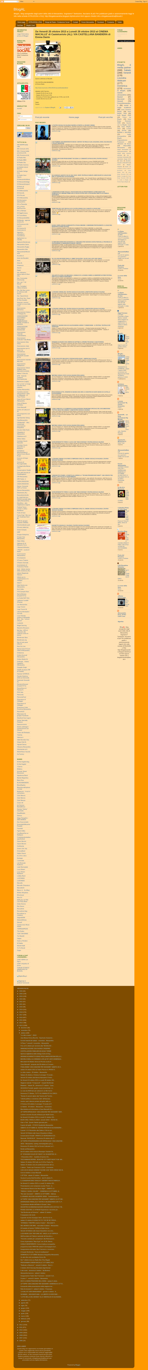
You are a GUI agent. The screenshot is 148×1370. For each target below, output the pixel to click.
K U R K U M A (21, 856)
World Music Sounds (23, 751)
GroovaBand (21, 851)
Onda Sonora (21, 904)
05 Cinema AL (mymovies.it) (21, 229)
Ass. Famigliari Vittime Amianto (22, 287)
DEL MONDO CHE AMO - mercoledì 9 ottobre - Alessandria (39, 1225)
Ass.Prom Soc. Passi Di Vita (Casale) (23, 299)
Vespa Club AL (21, 742)
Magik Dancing (22, 625)
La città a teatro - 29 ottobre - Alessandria (34, 1072)
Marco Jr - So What (23, 890)
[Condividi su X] (69, 108)
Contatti (75, 22)
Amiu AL (19, 263)
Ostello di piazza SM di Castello (23, 670)
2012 (21, 1325)
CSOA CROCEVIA (23, 481)
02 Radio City (21, 162)
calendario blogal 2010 (124, 159)
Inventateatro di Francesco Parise (22, 565)
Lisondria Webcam (121, 79)
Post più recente (42, 117)
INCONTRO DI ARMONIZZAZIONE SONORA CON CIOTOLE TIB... (42, 1207)
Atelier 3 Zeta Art (22, 373)
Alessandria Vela (22, 249)
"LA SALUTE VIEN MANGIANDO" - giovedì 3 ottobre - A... (39, 1291)
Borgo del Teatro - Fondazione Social (57, 22)
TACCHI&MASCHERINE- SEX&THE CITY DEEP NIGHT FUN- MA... (42, 1159)
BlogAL (19, 9)
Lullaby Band (21, 876)
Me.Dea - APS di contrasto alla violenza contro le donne (22, 633)
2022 (21, 1001)
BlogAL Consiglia (121, 176)
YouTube (20, 25)
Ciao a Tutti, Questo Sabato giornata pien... (35, 1122)
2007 (21, 1338)
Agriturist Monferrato (23, 242)
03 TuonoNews (22, 215)
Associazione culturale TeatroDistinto (21, 334)
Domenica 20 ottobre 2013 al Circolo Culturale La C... (38, 1146)
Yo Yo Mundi (21, 948)
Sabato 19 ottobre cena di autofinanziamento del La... (38, 1165)
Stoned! (19, 922)
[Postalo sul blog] (67, 108)
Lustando (20, 623)
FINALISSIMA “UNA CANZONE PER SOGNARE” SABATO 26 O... (41, 1067)
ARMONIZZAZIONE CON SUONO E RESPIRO (35, 1048)
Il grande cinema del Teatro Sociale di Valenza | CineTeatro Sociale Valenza (78, 292)
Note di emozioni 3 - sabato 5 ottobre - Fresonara (36, 1289)
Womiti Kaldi (21, 945)
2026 (21, 991)
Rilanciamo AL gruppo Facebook (22, 714)
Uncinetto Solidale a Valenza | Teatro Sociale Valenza (71, 525)
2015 (21, 1020)
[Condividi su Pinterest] (73, 108)
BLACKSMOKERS (23, 782)
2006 (21, 1340)
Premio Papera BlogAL (122, 181)
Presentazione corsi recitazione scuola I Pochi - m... (37, 1186)
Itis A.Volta (20, 589)
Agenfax (121, 621)
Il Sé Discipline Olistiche (123, 566)
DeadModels (21, 813)
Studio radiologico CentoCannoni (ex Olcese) (23, 728)
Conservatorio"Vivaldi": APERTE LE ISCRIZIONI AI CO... (38, 1135)
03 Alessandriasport (23, 184)
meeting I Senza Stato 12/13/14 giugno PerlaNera (68, 425)
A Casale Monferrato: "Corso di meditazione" (35, 1252)
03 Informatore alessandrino (22, 201)
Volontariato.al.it (22, 749)
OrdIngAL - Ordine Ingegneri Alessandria (23, 663)
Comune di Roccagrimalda (22, 463)
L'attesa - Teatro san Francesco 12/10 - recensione (37, 1167)
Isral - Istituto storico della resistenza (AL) (23, 570)
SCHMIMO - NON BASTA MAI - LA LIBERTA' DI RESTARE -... (40, 1294)
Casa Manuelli (21, 407)
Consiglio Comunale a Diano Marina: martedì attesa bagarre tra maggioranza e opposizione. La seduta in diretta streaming (123, 320)
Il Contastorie (21, 558)
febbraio (24, 1318)
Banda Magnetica (22, 778)
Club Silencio (21, 795)
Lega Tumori (21, 607)
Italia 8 (19, 583)
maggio (23, 1311)
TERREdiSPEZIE (22, 929)
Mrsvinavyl (20, 895)
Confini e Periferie (123, 268)
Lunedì (128, 128)
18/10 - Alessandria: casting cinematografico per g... (37, 1143)
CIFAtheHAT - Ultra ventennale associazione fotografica (23, 425)
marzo (23, 1316)
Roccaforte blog (22, 911)
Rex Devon (20, 906)
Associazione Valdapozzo (21, 364)
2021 (21, 1004)
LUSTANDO (21, 878)
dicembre (24, 1028)
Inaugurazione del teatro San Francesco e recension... (38, 1249)
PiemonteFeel (21, 697)
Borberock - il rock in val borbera (23, 792)
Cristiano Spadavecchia (122, 384)
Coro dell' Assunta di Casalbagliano (23, 473)
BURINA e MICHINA (124, 132)
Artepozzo (20, 265)
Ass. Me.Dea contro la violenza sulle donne (23, 292)
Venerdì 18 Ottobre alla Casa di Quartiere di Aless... (37, 1133)
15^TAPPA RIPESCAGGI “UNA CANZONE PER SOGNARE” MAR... (42, 1112)
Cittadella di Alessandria (21, 433)
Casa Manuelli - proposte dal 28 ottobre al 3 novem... (37, 1064)
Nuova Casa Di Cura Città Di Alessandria (23, 649)
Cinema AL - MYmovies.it (122, 440)
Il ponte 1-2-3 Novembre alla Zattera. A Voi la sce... (37, 1130)
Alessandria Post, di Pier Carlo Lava (122, 614)
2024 (21, 996)
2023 (21, 999)
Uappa (19, 938)
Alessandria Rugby (23, 247)
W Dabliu (20, 943)
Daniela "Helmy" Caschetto (22, 810)
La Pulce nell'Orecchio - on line (123, 233)
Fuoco (119, 407)
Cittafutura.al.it (21, 436)
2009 (21, 1332)
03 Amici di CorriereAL (20, 187)
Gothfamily (20, 846)
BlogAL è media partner (124, 66)
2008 (21, 1335)
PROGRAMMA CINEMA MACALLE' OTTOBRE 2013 (37, 1262)
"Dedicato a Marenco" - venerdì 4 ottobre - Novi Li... (37, 1265)
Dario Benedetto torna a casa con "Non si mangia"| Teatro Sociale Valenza (78, 442)
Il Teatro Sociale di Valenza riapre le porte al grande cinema (73, 125)
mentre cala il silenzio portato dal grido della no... (36, 1101)
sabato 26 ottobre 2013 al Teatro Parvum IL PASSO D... (38, 1069)
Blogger (77, 1365)
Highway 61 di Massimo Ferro (22, 544)
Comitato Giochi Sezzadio (22, 442)
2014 (21, 1022)
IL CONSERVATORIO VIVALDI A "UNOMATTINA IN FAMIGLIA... (41, 1180)
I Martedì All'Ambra (23, 547)
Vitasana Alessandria (23, 747)
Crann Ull (20, 803)
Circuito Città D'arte (23, 430)
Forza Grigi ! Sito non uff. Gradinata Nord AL (24, 516)
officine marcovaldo (122, 596)
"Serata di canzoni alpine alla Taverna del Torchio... (37, 1096)
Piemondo (20, 694)
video (121, 161)
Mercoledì (120, 99)
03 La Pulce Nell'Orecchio (21, 207)
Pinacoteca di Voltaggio (21, 700)
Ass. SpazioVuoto (22, 296)
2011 (21, 1327)
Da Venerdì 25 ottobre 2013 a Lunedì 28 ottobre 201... (38, 1080)
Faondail (20, 828)
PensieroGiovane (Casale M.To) (22, 685)
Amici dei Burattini (22, 258)
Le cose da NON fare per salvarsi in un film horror (36, 1091)
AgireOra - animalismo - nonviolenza (21, 234)
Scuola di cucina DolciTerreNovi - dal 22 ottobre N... (37, 1178)
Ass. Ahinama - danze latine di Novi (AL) (23, 274)
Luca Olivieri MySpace (21, 872)
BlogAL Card (30, 25)
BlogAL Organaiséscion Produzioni (122, 140)
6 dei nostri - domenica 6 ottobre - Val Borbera (35, 1270)
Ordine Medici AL (22, 659)
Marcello (20, 883)
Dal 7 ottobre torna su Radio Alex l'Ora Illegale (35, 1260)
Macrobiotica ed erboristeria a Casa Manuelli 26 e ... (37, 1109)
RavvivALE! (20, 711)
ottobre (23, 1033)
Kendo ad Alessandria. (28, 1149)
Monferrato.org (22, 640)
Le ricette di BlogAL (123, 179)
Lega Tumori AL (22, 609)
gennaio (23, 1321)
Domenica (122, 86)
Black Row (20, 780)
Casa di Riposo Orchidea (22, 404)
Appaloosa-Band (22, 775)
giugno (23, 1308)
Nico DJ (19, 897)
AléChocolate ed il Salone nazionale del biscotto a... (37, 1236)
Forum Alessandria (87, 22)
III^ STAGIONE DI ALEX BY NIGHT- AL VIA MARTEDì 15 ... (39, 1154)
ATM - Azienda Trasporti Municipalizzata (22, 377)
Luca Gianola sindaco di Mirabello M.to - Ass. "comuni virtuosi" (23, 618)
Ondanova (20, 653)
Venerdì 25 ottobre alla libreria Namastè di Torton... (37, 1077)
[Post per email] (59, 107)
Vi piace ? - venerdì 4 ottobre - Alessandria (34, 1278)
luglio (23, 1305)
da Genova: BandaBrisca (21, 806)
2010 (21, 1330)
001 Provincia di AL (23, 155)
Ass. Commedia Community (22, 279)
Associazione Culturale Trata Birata (24, 338)
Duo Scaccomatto (22, 822)
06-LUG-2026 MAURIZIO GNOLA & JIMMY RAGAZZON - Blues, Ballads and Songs (77, 258)
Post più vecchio (105, 117)
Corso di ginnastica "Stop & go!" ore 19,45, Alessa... (37, 1241)
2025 (21, 993)
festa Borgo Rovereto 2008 (124, 121)
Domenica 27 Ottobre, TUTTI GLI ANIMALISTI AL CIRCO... (39, 1093)
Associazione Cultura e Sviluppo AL (24, 312)
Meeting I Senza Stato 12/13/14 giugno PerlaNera (68, 375)
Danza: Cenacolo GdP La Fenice (22, 487)
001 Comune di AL (23, 149)
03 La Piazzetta (22, 204)
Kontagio (20, 858)
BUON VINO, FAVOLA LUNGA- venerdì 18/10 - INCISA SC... (40, 1120)
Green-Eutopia (21, 530)
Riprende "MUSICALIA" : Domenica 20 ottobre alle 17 (38, 1138)
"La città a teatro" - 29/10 (28, 1035)
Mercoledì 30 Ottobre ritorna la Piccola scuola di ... (37, 1061)
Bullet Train (121, 443)
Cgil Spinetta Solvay (23, 418)
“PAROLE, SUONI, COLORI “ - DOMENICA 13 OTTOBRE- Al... (40, 1191)
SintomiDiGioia (21, 920)
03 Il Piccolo (21, 195)
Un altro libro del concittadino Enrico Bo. (33, 1257)
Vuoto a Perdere (22, 941)
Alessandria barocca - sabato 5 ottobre (33, 1273)
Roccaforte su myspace (21, 914)
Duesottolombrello (23, 495)
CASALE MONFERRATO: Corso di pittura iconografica (38, 1244)
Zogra (19, 950)
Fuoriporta (110, 22)
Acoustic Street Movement (22, 772)
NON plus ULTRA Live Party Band (22, 900)
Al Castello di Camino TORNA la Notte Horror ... (36, 1228)
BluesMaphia (21, 785)
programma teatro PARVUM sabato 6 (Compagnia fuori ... (39, 1246)
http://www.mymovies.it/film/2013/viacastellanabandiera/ (51, 88)
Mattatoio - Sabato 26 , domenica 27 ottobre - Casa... (38, 1085)
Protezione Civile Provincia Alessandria (24, 708)
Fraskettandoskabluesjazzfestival (24, 838)
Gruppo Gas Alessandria (21, 537)
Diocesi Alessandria (23, 490)
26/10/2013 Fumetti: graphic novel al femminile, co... (37, 1088)
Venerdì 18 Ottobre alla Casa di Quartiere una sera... (37, 1231)
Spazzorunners (22, 724)
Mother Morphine (22, 892)
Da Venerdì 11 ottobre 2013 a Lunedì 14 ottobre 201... (38, 1183)
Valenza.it (20, 737)
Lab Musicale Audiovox (21, 863)
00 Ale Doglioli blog (23, 762)
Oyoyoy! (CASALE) (23, 674)
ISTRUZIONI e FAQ (35, 22)
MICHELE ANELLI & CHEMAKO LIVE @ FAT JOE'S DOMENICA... (41, 1059)
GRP (18, 532)
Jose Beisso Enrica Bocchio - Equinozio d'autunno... (37, 1038)
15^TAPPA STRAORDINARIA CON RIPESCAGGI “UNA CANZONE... (42, 1141)
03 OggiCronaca (22, 213)
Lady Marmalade (22, 867)
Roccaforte (20, 908)
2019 (21, 1009)
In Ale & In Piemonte (121, 488)
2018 (21, 1012)
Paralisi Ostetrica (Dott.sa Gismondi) (23, 677)
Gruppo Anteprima (23, 534)
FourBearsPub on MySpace (22, 834)
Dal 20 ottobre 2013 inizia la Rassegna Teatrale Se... (37, 1151)
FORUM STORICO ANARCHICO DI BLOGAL (23, 969)
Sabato (127, 70)
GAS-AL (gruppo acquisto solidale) (22, 521)
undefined (54, 131)
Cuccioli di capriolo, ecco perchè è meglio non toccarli (123, 256)
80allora (19, 769)
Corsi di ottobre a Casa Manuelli (31, 1172)
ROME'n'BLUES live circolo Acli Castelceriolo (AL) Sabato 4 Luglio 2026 (76, 208)
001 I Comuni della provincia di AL (23, 152)
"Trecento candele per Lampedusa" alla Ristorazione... (38, 1239)
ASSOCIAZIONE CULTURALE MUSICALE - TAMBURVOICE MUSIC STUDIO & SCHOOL (23, 320)
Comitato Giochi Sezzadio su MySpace (22, 446)
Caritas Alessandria (23, 389)
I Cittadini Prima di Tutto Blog (123, 508)
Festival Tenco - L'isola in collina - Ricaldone (22, 508)
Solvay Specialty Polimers (22, 721)
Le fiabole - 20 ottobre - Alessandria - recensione (36, 1106)
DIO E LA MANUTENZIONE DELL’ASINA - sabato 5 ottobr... (39, 1281)
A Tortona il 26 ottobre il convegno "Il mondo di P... (37, 1104)
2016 (21, 1017)
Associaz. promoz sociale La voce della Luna (23, 304)
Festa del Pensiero (121, 266)
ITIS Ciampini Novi (23, 591)
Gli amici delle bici (22, 527)
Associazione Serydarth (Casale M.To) (23, 355)
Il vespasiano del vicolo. (28, 1215)
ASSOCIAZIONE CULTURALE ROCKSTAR (22, 328)
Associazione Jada (23, 346)
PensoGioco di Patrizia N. (21, 689)
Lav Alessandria (22, 604)
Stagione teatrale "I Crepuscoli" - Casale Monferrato (37, 1083)
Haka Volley (21, 541)
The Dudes (20, 931)
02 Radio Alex (21, 157)
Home (119, 279)
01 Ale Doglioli (21, 764)
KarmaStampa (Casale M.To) (21, 594)
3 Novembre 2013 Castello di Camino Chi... (35, 1157)
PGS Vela (20, 692)
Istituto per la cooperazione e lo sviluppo (22, 578)
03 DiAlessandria (22, 190)
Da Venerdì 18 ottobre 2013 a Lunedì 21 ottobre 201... (38, 1117)
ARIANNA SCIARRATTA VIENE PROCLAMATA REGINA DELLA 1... (42, 1056)
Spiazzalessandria (122, 151)
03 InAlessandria (22, 198)
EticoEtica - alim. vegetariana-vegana (23, 504)
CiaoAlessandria (22, 420)
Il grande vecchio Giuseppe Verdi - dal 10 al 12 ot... (37, 1217)
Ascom (19, 268)
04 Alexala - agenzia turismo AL (23, 221)
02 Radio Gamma (22, 165)
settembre (24, 1300)
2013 (21, 1025)
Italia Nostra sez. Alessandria (22, 586)
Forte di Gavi (21, 513)
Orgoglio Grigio (22, 667)
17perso (19, 766)
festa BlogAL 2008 (124, 115)
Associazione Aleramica (21, 308)
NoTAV (124, 130)
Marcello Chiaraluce (23, 885)
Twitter (119, 22)
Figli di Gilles (21, 831)
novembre (24, 1030)
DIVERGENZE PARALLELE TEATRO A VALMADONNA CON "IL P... (42, 1202)
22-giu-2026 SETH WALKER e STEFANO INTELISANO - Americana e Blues (74, 358)
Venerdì (127, 73)
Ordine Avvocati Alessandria (22, 656)
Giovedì (120, 101)
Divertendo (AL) (22, 492)
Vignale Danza (21, 744)
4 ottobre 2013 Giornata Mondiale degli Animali (35, 1268)
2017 (21, 1015)
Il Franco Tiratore (22, 560)
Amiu (18, 260)
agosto (23, 1303)
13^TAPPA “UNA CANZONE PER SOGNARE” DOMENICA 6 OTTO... (42, 1284)
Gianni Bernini (21, 841)
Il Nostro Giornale (22, 562)
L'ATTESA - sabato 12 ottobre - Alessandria (34, 1175)
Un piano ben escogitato (127, 603)
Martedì (120, 97)
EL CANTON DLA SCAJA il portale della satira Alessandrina (24, 499)
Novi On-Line (21, 646)
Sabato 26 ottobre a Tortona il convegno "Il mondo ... (37, 1075)
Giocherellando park (23, 525)
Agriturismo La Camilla (21, 238)
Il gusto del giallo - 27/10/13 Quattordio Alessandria (37, 1125)
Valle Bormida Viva (23, 740)
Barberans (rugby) (23, 381)
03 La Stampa (21, 210)
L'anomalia (20, 860)
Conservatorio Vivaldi (24, 470)
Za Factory (20, 754)
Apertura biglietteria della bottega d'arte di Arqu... (36, 1054)
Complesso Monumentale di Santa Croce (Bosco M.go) (23, 453)
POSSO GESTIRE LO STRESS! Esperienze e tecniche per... (40, 1210)
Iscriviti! (19, 108)
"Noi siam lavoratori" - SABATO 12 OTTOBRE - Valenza (38, 1194)
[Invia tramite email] (65, 108)
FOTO (119, 164)
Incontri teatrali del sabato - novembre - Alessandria (37, 1040)
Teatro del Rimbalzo (23, 732)
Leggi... (59, 131)
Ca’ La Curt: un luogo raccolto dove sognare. (24, 385)
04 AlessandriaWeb (23, 218)
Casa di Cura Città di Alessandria (23, 400)
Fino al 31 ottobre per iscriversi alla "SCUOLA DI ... (37, 1046)
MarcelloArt (20, 888)
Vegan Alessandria (122, 149)
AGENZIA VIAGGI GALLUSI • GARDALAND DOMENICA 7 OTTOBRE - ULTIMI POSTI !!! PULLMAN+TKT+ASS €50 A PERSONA (123, 473)
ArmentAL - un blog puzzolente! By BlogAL (123, 417)
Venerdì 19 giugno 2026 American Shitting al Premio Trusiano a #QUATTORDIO (78, 342)
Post (21, 116)
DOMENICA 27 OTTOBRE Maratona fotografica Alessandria (40, 1254)
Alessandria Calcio (23, 244)
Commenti (23, 119)
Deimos (19, 815)
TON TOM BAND (22, 933)
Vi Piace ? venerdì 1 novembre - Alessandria (35, 1043)
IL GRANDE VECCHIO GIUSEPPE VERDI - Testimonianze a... (40, 1196)
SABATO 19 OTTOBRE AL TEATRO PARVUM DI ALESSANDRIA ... (42, 1128)
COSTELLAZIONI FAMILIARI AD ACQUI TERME (36, 1051)
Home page (21, 22)
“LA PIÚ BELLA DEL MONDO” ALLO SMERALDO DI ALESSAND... (41, 1297)
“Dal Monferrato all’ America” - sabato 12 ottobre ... (37, 1212)
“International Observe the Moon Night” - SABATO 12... (38, 1188)
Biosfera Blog (122, 531)
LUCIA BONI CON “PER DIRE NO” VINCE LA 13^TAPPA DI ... (40, 1233)
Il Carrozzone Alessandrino (21, 554)
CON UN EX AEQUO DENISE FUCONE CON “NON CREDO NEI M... (42, 1170)
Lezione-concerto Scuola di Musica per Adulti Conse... (38, 1114)
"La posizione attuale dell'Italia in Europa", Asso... (36, 1204)
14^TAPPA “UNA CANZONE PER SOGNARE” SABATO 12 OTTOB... (42, 1199)
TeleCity (19, 735)
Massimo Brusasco (23, 628)
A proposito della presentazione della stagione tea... (37, 1286)
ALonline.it (20, 256)
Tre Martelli (20, 936)
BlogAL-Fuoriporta (121, 354)
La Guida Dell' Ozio (23, 598)
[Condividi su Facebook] (71, 108)
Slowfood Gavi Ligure (24, 718)
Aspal (19, 270)
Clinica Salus (21, 439)
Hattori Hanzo (21, 853)
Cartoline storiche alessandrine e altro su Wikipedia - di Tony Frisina (23, 394)
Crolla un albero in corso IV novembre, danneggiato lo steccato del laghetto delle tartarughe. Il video (123, 240)
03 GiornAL (20, 193)
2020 (21, 1007)
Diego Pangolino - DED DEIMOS (22, 818)
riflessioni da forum (124, 144)
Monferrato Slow (22, 637)
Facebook (100, 22)
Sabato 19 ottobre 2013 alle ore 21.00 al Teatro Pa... (37, 1162)
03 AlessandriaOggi (23, 182)
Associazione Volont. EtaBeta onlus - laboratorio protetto (23, 369)
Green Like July (22, 848)
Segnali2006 (21, 917)
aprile (23, 1313)
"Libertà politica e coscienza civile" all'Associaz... (36, 1099)
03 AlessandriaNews (23, 179)
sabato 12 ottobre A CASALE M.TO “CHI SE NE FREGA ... (39, 1220)
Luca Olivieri (21, 869)
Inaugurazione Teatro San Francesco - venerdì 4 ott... (38, 1276)
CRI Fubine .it (21, 479)
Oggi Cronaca (122, 313)
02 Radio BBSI (21, 160)
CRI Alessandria (22, 476)
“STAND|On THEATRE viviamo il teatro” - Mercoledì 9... (38, 1223)
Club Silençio (21, 800)
